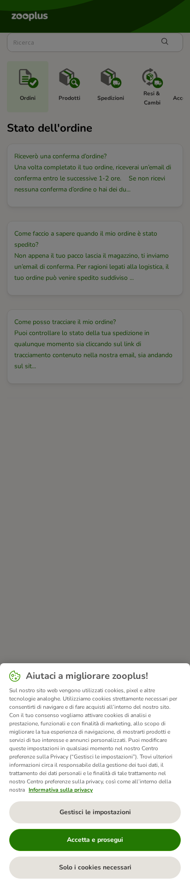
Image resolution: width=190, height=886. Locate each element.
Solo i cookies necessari (95, 867)
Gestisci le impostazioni (95, 812)
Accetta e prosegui (95, 839)
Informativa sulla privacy (61, 789)
